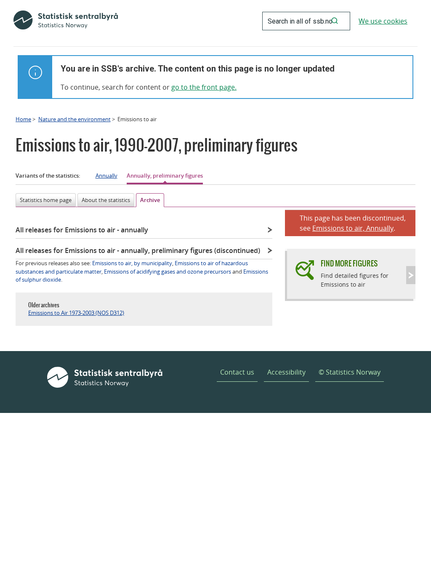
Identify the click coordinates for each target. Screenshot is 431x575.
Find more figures (349, 263)
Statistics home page (46, 200)
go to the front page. (204, 87)
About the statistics (106, 200)
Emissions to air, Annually (353, 228)
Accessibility (286, 372)
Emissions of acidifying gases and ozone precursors (167, 271)
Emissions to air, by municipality (132, 263)
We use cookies (383, 21)
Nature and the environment (74, 119)
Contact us (237, 372)
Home (23, 119)
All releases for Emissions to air (82, 229)
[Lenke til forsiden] (65, 21)
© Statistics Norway (349, 372)
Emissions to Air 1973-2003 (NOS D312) (76, 313)
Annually (106, 175)
